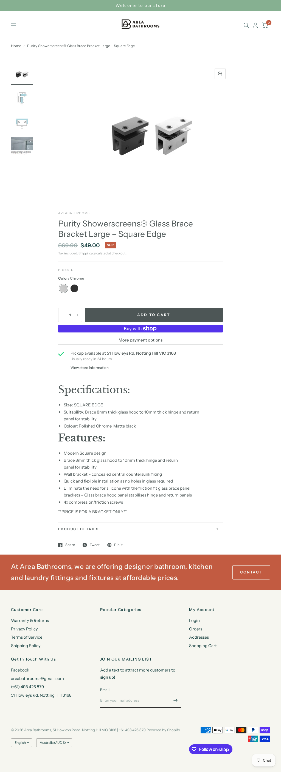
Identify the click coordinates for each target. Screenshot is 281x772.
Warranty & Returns (30, 620)
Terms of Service (26, 637)
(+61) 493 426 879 (27, 686)
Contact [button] (251, 572)
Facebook (20, 670)
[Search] (246, 25)
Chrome (63, 288)
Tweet (95, 545)
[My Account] (255, 25)
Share (70, 545)
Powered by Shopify (163, 730)
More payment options (140, 340)
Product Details (78, 529)
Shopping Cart (203, 645)
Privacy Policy (24, 629)
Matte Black (74, 288)
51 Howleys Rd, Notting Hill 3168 (41, 695)
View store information (90, 367)
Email (104, 689)
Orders (195, 629)
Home (16, 46)
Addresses (199, 637)
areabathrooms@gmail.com (37, 678)
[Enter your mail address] (175, 700)
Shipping (85, 253)
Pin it (118, 545)
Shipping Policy (26, 645)
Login (194, 620)
